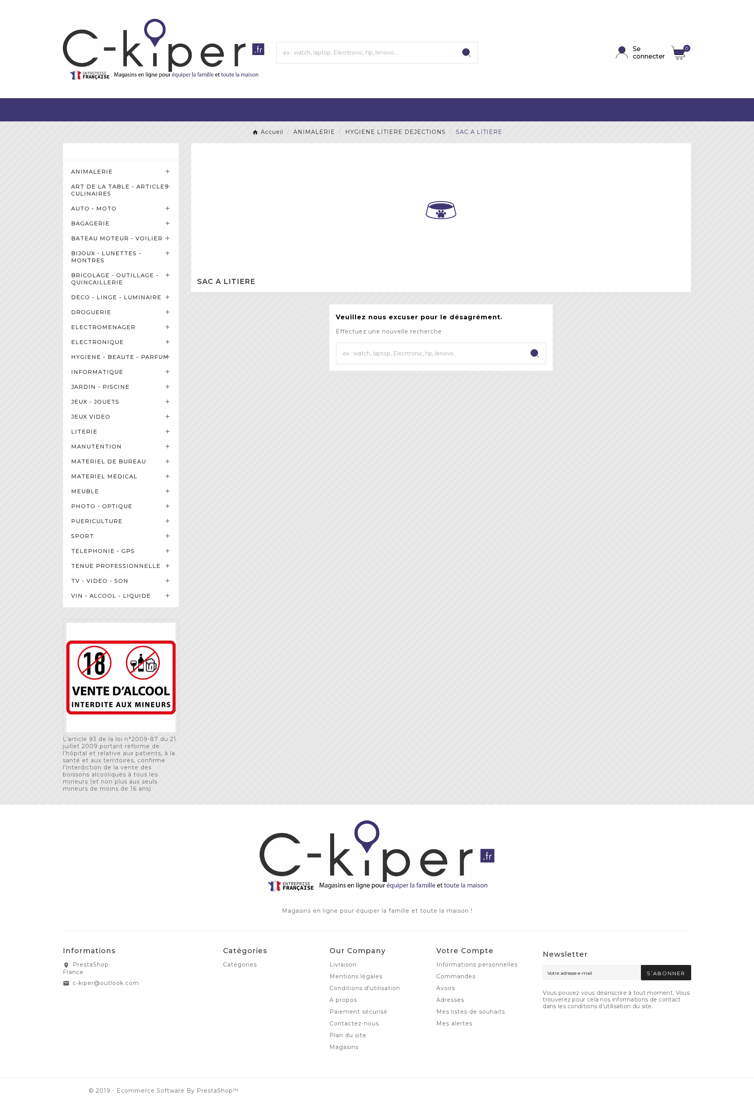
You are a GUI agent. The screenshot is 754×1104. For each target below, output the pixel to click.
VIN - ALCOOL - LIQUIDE (111, 595)
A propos (343, 999)
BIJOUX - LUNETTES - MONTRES (106, 257)
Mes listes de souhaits (470, 1011)
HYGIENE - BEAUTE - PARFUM (120, 357)
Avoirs (445, 988)
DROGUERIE (91, 312)
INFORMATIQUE (97, 371)
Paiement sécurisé (358, 1011)
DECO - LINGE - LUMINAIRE (116, 297)
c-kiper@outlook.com (106, 983)
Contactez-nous (354, 1023)
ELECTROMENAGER (103, 327)
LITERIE (84, 431)
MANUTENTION (96, 446)
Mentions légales (355, 976)
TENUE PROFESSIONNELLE (116, 565)
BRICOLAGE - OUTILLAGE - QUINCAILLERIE (115, 279)
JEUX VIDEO (90, 416)
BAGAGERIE (90, 223)
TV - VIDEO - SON (99, 580)
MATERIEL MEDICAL (104, 476)
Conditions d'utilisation (364, 988)
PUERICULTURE (97, 521)
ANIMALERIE (92, 171)
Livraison (343, 964)
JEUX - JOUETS (95, 401)
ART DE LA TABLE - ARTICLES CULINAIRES (119, 190)
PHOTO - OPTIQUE (101, 506)
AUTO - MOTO (94, 208)
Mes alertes (454, 1023)
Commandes (456, 976)
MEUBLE (85, 491)
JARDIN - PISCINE (100, 386)
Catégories (94, 151)
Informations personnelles (477, 964)
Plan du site (347, 1035)
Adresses (450, 999)
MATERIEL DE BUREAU (108, 461)
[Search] (466, 52)
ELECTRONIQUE (97, 342)
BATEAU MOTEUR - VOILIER (117, 238)
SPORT (82, 536)
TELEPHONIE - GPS (103, 551)
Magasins (344, 1047)
